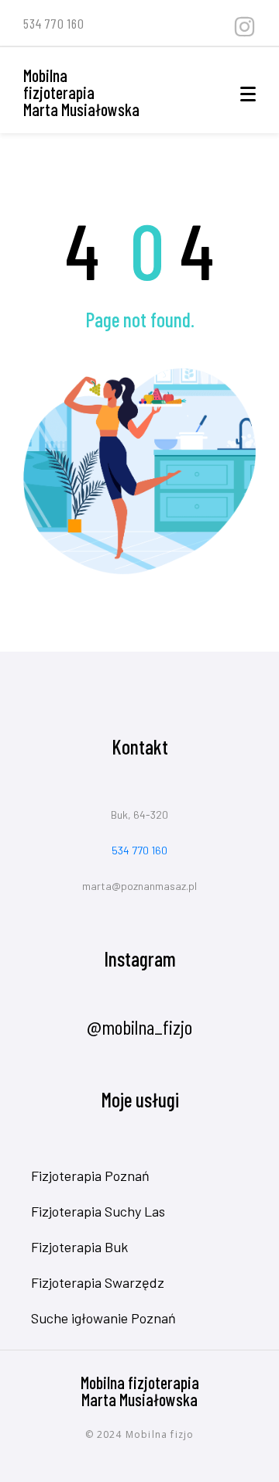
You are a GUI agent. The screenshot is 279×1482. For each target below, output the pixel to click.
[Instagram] (244, 26)
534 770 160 (139, 850)
